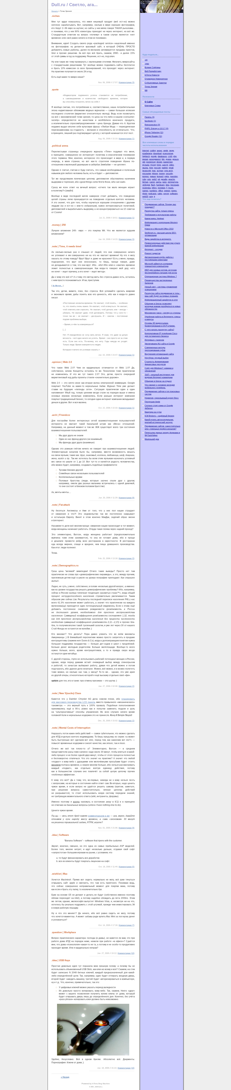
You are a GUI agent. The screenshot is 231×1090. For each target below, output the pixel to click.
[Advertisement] (160, 35)
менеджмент (155, 159)
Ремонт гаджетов (152, 253)
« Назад (65, 1077)
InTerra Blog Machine (101, 1084)
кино (164, 182)
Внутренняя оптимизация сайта (159, 354)
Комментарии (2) (126, 558)
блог (151, 168)
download (157, 153)
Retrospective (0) (152, 125)
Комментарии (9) (126, 828)
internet (145, 150)
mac (154, 170)
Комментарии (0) (126, 867)
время (145, 159)
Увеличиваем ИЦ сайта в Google (160, 344)
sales (160, 193)
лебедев (146, 185)
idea (167, 185)
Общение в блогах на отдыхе (158, 381)
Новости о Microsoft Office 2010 (159, 229)
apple (165, 150)
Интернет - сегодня (153, 249)
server (166, 193)
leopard (160, 176)
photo (144, 193)
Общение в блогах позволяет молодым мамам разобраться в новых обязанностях (162, 306)
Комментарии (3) (126, 82)
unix (149, 179)
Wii (146, 90)
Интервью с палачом (154, 340)
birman (145, 182)
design (159, 162)
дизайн (164, 179)
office (160, 191)
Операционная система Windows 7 (161, 276)
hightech (146, 156)
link (163, 159)
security (169, 173)
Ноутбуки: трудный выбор (157, 358)
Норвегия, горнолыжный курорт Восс (162, 398)
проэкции (174, 185)
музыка (145, 165)
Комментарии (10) (126, 953)
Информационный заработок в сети (161, 300)
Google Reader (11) (153, 136)
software (174, 193)
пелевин (161, 188)
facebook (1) (150, 121)
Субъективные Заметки (156, 83)
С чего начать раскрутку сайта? (159, 330)
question (174, 176)
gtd (143, 162)
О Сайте (149, 102)
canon (152, 182)
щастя (165, 165)
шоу (151, 196)
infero (154, 188)
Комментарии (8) (126, 498)
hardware (160, 185)
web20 (145, 196)
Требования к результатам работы (160, 215)
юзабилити (147, 153)
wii (159, 179)
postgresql (150, 162)
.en (146, 60)
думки (168, 159)
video (171, 165)
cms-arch (168, 170)
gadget (165, 168)
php (174, 156)
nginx (166, 176)
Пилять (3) (149, 117)
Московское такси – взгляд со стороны (162, 313)
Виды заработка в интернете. (158, 239)
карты (158, 182)
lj (166, 188)
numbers (153, 191)
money (162, 173)
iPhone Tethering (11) (154, 132)
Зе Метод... (57, 286)
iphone (155, 173)
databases (162, 156)
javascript (146, 170)
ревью (153, 176)
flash (153, 185)
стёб (170, 156)
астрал (160, 170)
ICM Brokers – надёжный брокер (159, 416)
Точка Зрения (151, 86)
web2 (154, 179)
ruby (144, 179)
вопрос (145, 176)
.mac (147, 64)
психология (168, 153)
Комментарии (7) (126, 925)
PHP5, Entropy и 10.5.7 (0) (156, 128)
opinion (167, 191)
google (154, 156)
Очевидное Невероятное (156, 79)
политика (146, 188)
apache (171, 179)
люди (171, 150)
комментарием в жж (99, 816)
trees (159, 165)
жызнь (145, 168)
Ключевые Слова (152, 105)
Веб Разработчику (153, 71)
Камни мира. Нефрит (154, 218)
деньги (175, 159)
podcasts (152, 193)
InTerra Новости (152, 75)
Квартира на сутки (153, 412)
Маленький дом (152, 439)
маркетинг (168, 162)
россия (157, 168)
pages (174, 191)
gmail (171, 168)
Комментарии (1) (126, 139)
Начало (54, 11)
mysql (153, 165)
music (170, 188)
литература (173, 182)
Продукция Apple (152, 402)
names (145, 191)
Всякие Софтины (152, 67)
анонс (159, 150)
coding (153, 150)
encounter (146, 173)
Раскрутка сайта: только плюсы (159, 211)
